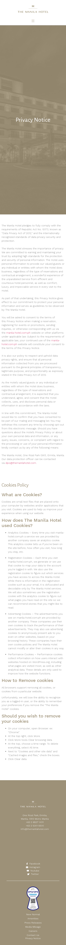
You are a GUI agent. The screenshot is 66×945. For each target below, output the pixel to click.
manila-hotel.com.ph (18, 332)
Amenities (33, 918)
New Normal (33, 914)
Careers (33, 931)
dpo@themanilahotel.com (20, 462)
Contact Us (33, 935)
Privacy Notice (33, 938)
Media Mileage (33, 927)
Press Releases (33, 922)
